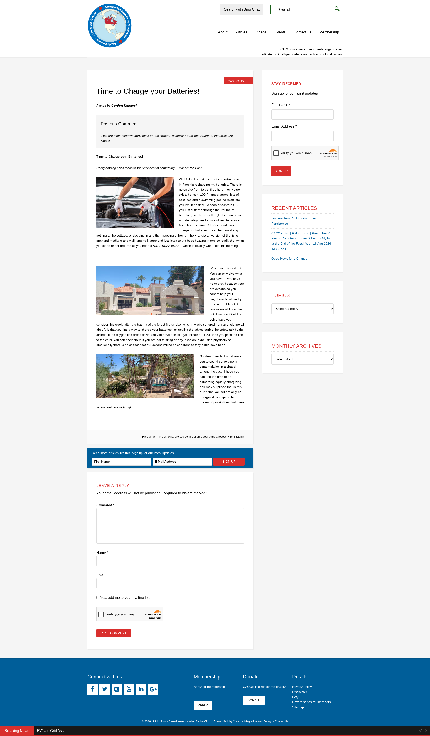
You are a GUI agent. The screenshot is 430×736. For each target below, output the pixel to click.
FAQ (295, 697)
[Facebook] (92, 689)
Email (102, 575)
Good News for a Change (289, 258)
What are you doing (180, 436)
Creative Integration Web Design (253, 721)
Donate (253, 700)
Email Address (284, 126)
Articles (162, 436)
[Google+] (153, 689)
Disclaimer (299, 692)
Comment (105, 505)
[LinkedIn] (141, 689)
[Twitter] (104, 689)
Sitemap (298, 707)
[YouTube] (129, 689)
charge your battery (205, 436)
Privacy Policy (302, 686)
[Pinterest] (117, 689)
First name (280, 105)
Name (102, 553)
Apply (203, 705)
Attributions (159, 721)
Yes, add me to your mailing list (124, 597)
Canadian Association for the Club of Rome (109, 25)
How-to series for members (311, 702)
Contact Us (281, 721)
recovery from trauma (231, 436)
